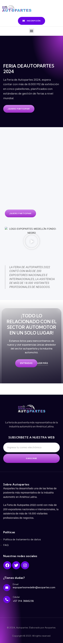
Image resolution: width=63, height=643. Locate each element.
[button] (31, 30)
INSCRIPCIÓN (34, 21)
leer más (42, 363)
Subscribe (31, 458)
